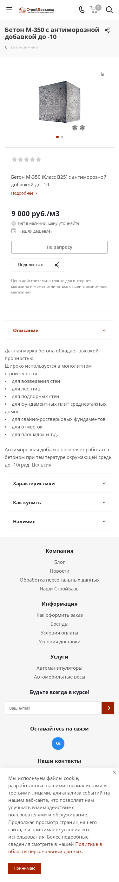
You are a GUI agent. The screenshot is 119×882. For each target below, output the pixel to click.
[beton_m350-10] (59, 102)
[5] (39, 159)
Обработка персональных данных (60, 579)
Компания (59, 550)
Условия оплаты (59, 632)
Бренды (59, 624)
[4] (33, 159)
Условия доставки (60, 641)
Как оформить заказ (59, 615)
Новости (59, 571)
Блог (59, 562)
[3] (27, 159)
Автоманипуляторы (59, 668)
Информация (59, 603)
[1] (15, 159)
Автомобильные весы (59, 676)
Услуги (59, 656)
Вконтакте (58, 743)
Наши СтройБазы (60, 588)
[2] (21, 159)
